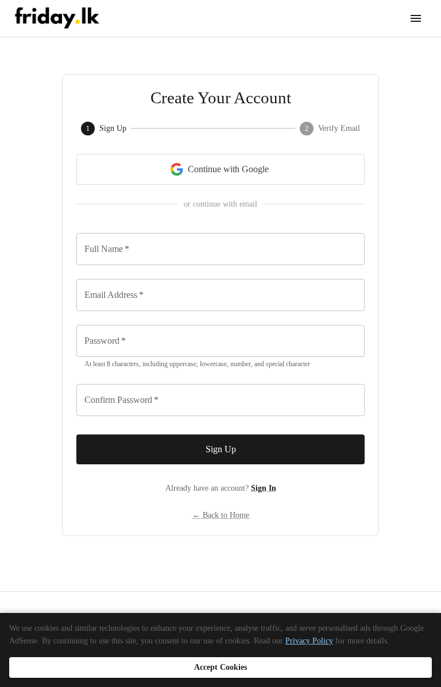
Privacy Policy (309, 640)
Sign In (263, 488)
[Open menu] (415, 18)
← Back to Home (220, 515)
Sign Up (221, 449)
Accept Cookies (220, 667)
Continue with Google (228, 169)
